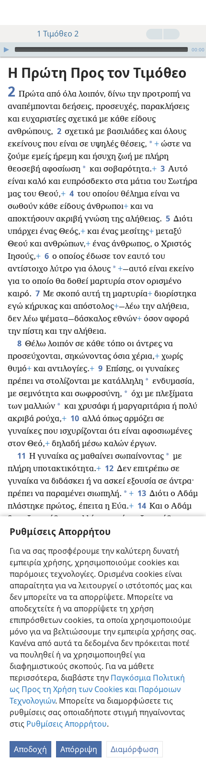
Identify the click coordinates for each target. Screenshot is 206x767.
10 (75, 418)
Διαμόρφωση (135, 749)
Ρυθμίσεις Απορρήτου (66, 723)
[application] (103, 49)
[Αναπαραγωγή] (6, 49)
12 (110, 468)
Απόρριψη (78, 749)
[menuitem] (14, 12)
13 (142, 493)
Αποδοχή (30, 749)
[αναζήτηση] (194, 12)
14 (142, 505)
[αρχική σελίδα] (14, 12)
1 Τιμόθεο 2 (58, 33)
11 (22, 455)
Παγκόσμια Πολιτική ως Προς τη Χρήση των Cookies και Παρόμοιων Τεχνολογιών (97, 689)
